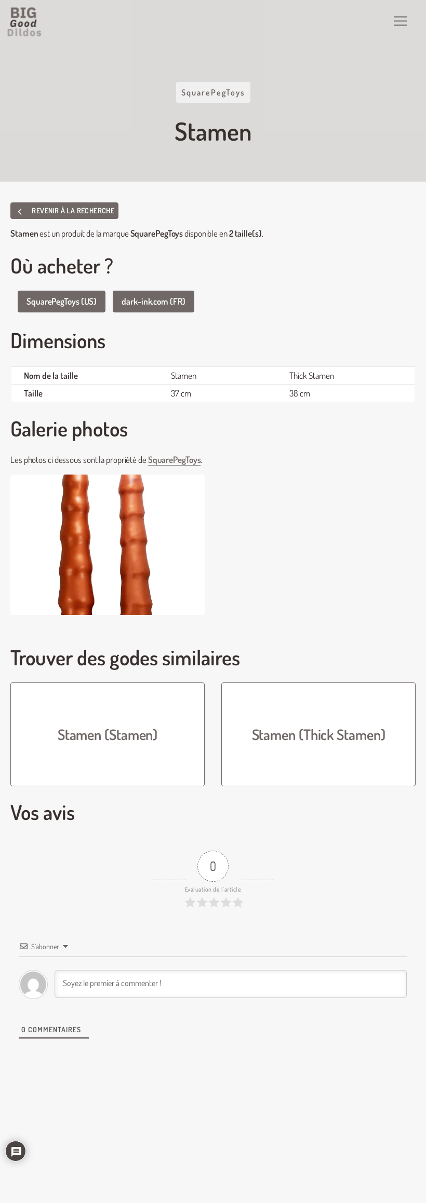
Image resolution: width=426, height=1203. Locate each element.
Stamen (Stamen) (108, 734)
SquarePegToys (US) (61, 301)
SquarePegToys (213, 92)
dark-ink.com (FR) (153, 301)
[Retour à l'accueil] (24, 22)
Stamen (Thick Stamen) (318, 734)
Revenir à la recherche (72, 210)
